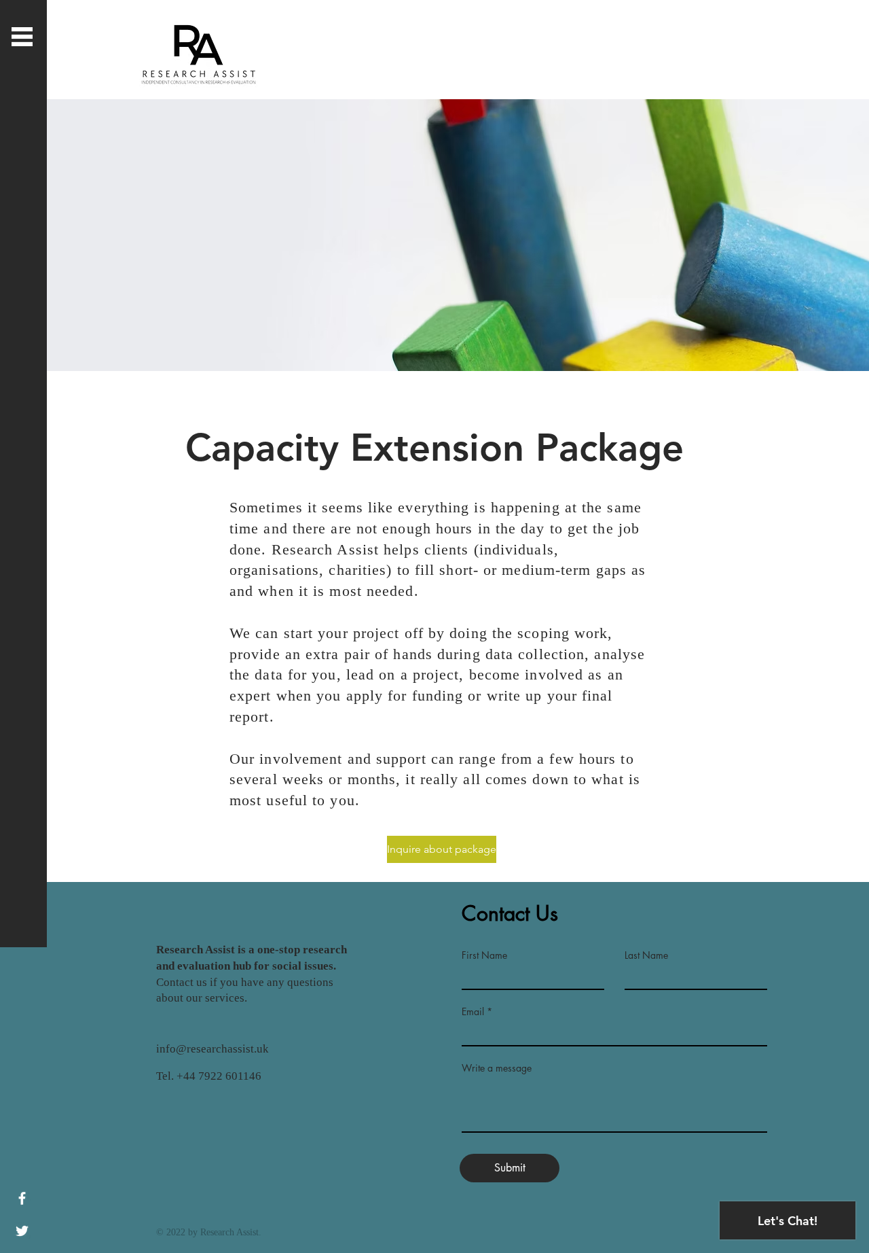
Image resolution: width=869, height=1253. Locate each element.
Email (473, 1012)
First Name (484, 955)
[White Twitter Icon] (22, 1230)
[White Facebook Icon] (22, 1198)
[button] (22, 36)
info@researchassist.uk (212, 1048)
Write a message (497, 1068)
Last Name (646, 955)
